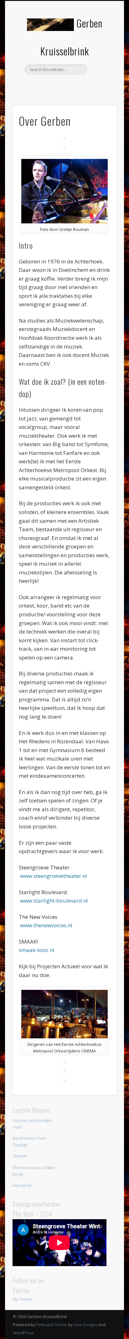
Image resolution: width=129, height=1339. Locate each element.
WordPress (23, 1333)
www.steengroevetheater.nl (53, 875)
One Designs (85, 1324)
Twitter (64, 85)
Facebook (51, 85)
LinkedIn (76, 85)
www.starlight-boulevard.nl (54, 900)
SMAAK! (20, 1156)
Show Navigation (101, 56)
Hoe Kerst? (22, 1185)
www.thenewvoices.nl (46, 925)
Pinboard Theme (51, 1324)
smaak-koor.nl (36, 950)
